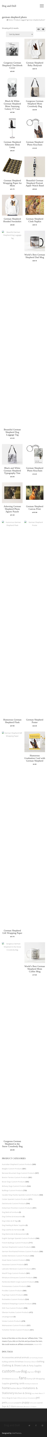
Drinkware (6, 1379)
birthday (35, 1358)
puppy (26, 1402)
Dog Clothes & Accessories (12, 1216)
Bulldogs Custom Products (12, 1190)
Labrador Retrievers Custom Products (16, 1269)
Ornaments (31, 1398)
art (31, 1358)
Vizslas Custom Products (11, 1321)
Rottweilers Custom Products (13, 1299)
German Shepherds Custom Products (16, 1247)
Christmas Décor (30, 1362)
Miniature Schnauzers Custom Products (17, 1277)
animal (17, 1357)
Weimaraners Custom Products (14, 1325)
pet (38, 1397)
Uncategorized (7, 1316)
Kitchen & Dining (23, 1393)
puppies (18, 1403)
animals (25, 1357)
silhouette (33, 1403)
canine (11, 1361)
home (6, 1388)
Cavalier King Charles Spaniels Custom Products (20, 1195)
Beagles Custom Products (12, 1168)
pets (4, 1402)
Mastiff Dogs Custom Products (14, 1273)
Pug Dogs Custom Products (12, 1295)
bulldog (5, 1361)
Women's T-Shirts (30, 1407)
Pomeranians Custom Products (14, 1286)
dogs (37, 1371)
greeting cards (17, 1383)
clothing (40, 1361)
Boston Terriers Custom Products (15, 1177)
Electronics (15, 1379)
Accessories (8, 1357)
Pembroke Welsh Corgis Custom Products (18, 1282)
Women (20, 1406)
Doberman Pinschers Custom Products (17, 1208)
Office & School (22, 1398)
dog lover (30, 1372)
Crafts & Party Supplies (31, 1365)
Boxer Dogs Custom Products (13, 1182)
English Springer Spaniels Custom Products (18, 1238)
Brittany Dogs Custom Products (14, 1186)
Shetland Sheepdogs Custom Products (17, 1303)
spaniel (40, 1403)
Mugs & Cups (12, 1398)
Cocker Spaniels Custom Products (15, 1199)
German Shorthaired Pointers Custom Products (20, 1251)
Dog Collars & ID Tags (10, 1221)
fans (23, 1378)
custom (8, 1371)
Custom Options (12, 72)
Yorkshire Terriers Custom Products (16, 1330)
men (36, 1393)
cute (18, 1371)
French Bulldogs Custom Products (15, 1243)
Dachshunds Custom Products (14, 1203)
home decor (16, 1388)
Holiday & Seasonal (31, 1384)
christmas (18, 1361)
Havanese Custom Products (13, 1264)
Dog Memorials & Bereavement (14, 1234)
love (33, 1393)
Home (10, 20)
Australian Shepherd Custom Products (17, 1164)
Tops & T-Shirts (9, 1406)
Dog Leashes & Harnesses (12, 1229)
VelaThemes (16, 1433)
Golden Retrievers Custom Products (16, 1256)
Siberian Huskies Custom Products (15, 1312)
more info (38, 1344)
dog (24, 1371)
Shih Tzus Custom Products (12, 1308)
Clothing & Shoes (11, 1365)
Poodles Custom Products (12, 1290)
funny (29, 1378)
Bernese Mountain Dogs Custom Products (18, 1173)
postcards (10, 1403)
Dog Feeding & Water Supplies (13, 1225)
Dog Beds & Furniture (10, 1212)
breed (40, 1358)
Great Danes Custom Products (13, 1260)
